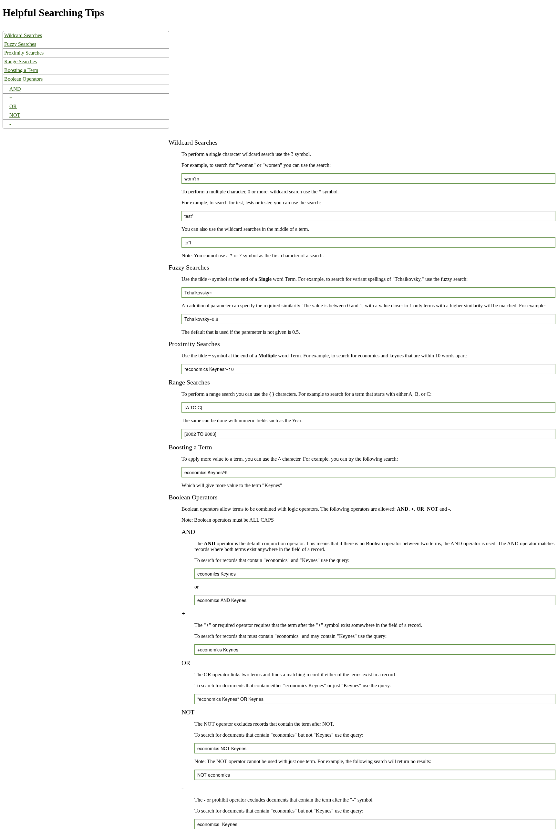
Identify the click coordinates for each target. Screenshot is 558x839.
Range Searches (20, 61)
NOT (14, 115)
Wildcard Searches (23, 35)
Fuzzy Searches (20, 44)
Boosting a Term (21, 70)
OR (13, 106)
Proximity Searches (24, 53)
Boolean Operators (23, 79)
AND (15, 89)
